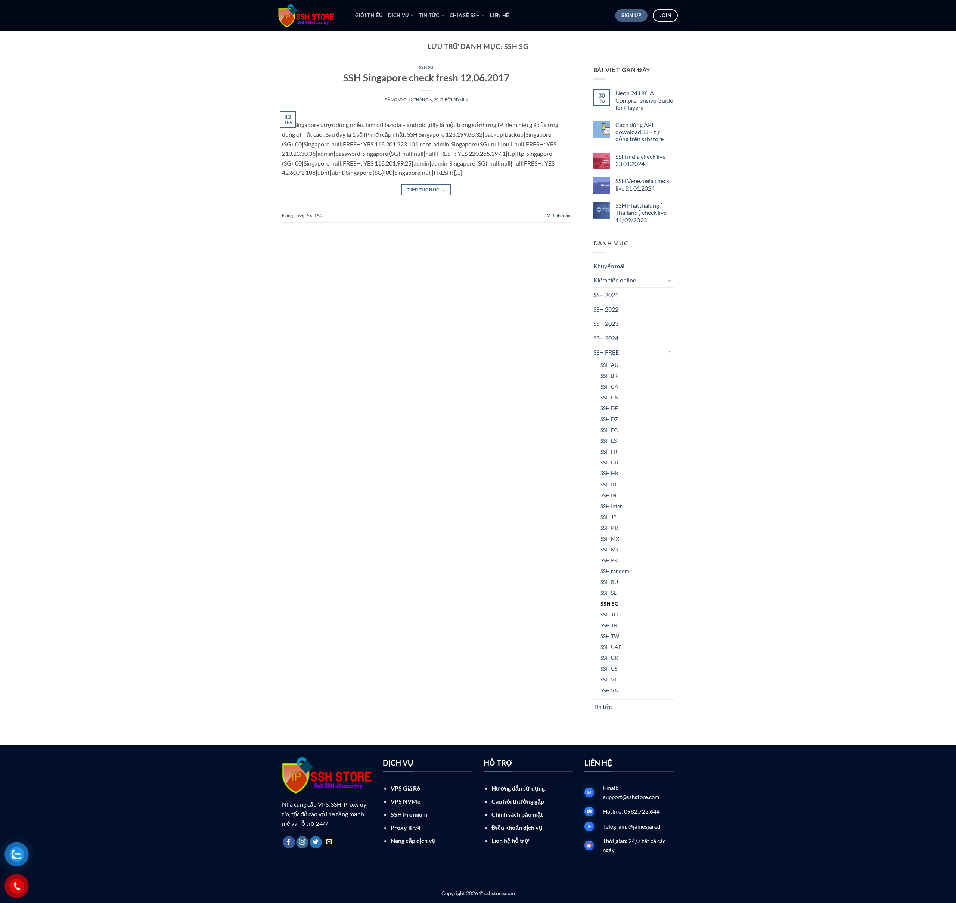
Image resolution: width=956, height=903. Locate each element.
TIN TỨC (429, 15)
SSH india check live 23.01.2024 (640, 160)
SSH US (608, 668)
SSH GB (609, 462)
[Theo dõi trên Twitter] (316, 842)
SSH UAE (610, 647)
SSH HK (609, 473)
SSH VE (609, 679)
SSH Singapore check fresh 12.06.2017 (426, 77)
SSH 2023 (605, 323)
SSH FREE (606, 352)
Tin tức (602, 706)
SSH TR (608, 625)
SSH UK (609, 658)
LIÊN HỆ (499, 15)
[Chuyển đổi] (669, 280)
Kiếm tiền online (614, 280)
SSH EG (609, 430)
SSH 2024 (605, 337)
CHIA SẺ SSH (465, 15)
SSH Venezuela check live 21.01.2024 (642, 184)
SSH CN (609, 397)
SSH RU (609, 582)
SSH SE (608, 593)
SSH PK (609, 560)
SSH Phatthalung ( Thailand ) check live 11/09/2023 (641, 212)
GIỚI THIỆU (369, 15)
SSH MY (609, 549)
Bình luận (559, 216)
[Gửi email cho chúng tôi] (329, 842)
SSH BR (609, 375)
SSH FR (608, 451)
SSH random (614, 571)
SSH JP (608, 517)
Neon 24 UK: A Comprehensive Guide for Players (644, 100)
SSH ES (608, 440)
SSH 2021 (605, 294)
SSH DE (609, 408)
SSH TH (609, 614)
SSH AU (609, 365)
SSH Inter (611, 506)
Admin (460, 99)
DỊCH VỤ (398, 15)
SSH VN (609, 690)
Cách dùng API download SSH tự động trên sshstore (639, 131)
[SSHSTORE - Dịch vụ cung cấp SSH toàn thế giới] (311, 15)
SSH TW (609, 636)
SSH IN (608, 495)
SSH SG (426, 67)
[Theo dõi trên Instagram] (302, 842)
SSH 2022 (605, 309)
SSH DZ (609, 419)
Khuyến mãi (608, 265)
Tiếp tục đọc (426, 189)
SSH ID (608, 484)
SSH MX (609, 538)
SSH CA (609, 386)
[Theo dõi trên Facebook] (289, 842)
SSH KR (609, 528)
